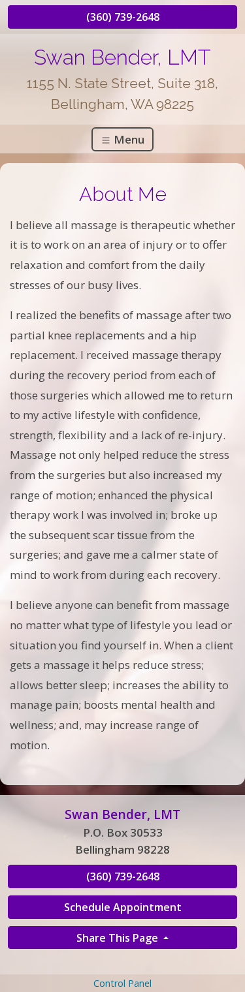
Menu (127, 139)
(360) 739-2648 (122, 17)
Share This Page (118, 938)
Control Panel (122, 983)
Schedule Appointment (123, 907)
